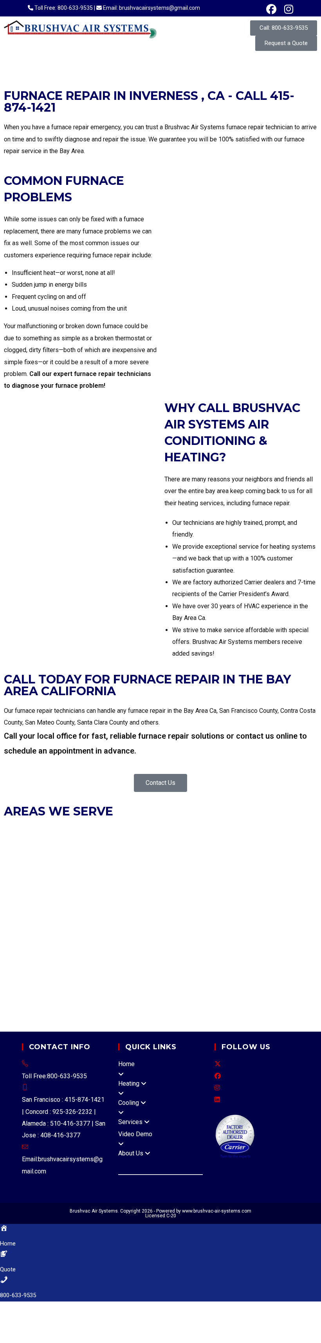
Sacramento (233, 974)
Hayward (161, 831)
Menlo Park (19, 890)
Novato (160, 867)
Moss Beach (60, 938)
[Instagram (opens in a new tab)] (286, 9)
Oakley (35, 855)
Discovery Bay (276, 950)
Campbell (47, 902)
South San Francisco (282, 890)
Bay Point (143, 926)
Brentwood (106, 843)
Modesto (277, 974)
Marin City (19, 1021)
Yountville (290, 962)
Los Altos (120, 902)
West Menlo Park (171, 938)
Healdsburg (150, 974)
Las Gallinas (246, 1009)
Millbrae (48, 890)
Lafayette (258, 843)
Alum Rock (18, 950)
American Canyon (195, 962)
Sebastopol (116, 974)
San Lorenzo (293, 938)
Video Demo (135, 1134)
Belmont (39, 878)
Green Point (262, 997)
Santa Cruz (169, 950)
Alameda (16, 831)
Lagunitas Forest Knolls (212, 986)
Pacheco (116, 926)
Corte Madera (52, 867)
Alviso (144, 950)
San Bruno (177, 890)
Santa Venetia (284, 1009)
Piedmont (263, 831)
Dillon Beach (37, 986)
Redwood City (143, 890)
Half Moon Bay (249, 878)
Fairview (246, 938)
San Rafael (239, 867)
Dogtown (68, 986)
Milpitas (217, 902)
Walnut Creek (256, 855)
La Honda (247, 926)
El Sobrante (241, 914)
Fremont (136, 831)
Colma (119, 878)
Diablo (93, 926)
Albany (38, 831)
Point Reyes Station (50, 1009)
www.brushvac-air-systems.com (216, 1211)
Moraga (15, 855)
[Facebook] (218, 1076)
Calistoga (234, 962)
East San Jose (114, 950)
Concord (155, 843)
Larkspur (105, 867)
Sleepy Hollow (98, 1009)
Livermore (188, 831)
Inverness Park (131, 986)
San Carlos (207, 890)
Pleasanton (292, 831)
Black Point (229, 997)
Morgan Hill (286, 902)
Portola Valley (103, 890)
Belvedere (18, 867)
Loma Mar (275, 926)
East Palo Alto (174, 878)
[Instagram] (217, 1088)
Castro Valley (215, 938)
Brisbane (64, 878)
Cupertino (74, 902)
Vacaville (138, 962)
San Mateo (239, 890)
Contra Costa (65, 926)
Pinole (75, 855)
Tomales (88, 1021)
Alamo (195, 914)
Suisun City (109, 962)
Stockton (303, 974)
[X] (218, 1064)
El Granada (219, 926)
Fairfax (82, 867)
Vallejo (195, 950)
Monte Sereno (250, 902)
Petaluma (17, 974)
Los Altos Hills (154, 902)
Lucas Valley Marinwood (195, 1009)
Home (126, 1064)
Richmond (162, 855)
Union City (54, 843)
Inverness (95, 986)
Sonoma (179, 974)
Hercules (230, 843)
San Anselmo (205, 867)
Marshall (287, 986)
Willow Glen (77, 950)
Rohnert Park (49, 974)
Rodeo (215, 914)
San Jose (85, 914)
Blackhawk (273, 914)
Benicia (14, 962)
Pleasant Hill (129, 855)
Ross (178, 867)
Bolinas (245, 950)
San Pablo (191, 855)
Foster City (211, 878)
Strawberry (19, 997)
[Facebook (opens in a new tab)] (271, 9)
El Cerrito (203, 843)
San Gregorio (128, 938)
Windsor (204, 974)
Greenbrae (260, 986)
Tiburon (294, 867)
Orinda (55, 855)
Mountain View (24, 914)
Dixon (33, 962)
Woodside (18, 902)
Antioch (79, 843)
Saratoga (143, 914)
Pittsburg (97, 855)
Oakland (237, 831)
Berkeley (61, 831)
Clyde (38, 926)
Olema (13, 1009)
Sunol (267, 938)
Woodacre (116, 1021)
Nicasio (160, 997)
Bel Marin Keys (192, 997)
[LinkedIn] (217, 1099)
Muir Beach (133, 997)
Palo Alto (57, 914)
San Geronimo (140, 1009)
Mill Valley (133, 867)
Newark (214, 831)
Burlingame (94, 878)
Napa (11, 986)
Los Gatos (191, 902)
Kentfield (166, 986)
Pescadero (94, 938)
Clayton (133, 843)
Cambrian (47, 950)
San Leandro (22, 843)
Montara (30, 938)
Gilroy (97, 902)
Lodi (257, 974)
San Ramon (221, 855)
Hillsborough (289, 878)
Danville (179, 843)
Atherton (15, 878)
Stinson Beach (54, 1021)
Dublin (84, 831)
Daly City (142, 878)
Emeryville (109, 831)
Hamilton (292, 997)
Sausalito (269, 867)
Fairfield (54, 962)
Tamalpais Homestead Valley (75, 997)
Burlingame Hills (180, 926)
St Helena (261, 962)
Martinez (284, 843)
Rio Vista (79, 962)
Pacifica (71, 890)
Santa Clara (115, 914)
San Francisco (294, 855)
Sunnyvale (172, 914)
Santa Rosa (83, 974)
